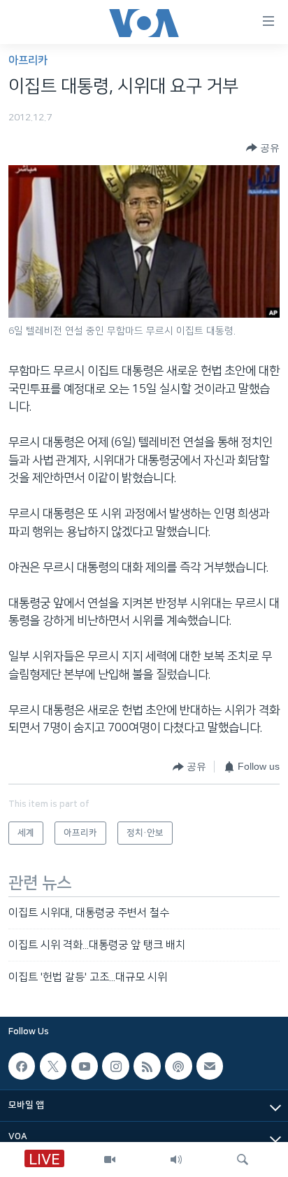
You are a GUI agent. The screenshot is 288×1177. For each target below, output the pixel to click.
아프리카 (28, 60)
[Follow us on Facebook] (21, 1065)
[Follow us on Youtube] (84, 1065)
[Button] (263, 148)
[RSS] (147, 1065)
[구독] (209, 1065)
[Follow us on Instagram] (115, 1065)
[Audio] (176, 1159)
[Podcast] (178, 1065)
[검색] (243, 1159)
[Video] (110, 1159)
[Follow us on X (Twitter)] (53, 1065)
